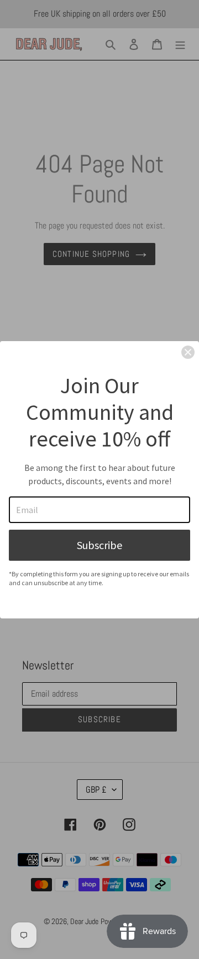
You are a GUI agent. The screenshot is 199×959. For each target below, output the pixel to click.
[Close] (188, 352)
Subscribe (99, 545)
